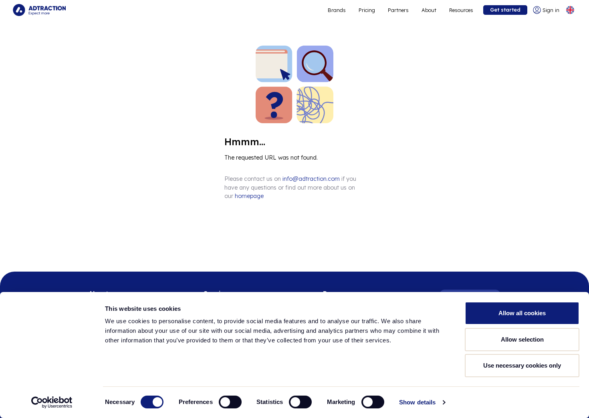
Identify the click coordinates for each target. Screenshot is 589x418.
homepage (249, 196)
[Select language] (570, 10)
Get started (505, 9)
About (429, 10)
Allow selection (522, 339)
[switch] (230, 402)
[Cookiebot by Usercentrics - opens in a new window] (52, 402)
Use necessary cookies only (522, 365)
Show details (417, 402)
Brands (337, 10)
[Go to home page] (39, 10)
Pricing (367, 10)
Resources (461, 10)
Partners (398, 10)
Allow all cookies (522, 313)
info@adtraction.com (311, 178)
